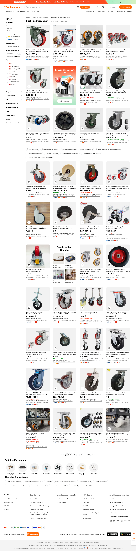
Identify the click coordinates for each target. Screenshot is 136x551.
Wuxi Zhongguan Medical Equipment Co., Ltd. (38, 236)
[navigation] (14, 236)
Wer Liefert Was (94, 542)
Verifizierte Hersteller (63, 499)
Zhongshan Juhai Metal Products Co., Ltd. (118, 194)
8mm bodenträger (33, 149)
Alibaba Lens (7, 534)
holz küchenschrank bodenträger (65, 481)
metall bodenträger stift (40, 485)
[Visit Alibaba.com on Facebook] (111, 520)
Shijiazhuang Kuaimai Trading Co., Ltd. (90, 141)
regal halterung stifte (101, 481)
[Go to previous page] (63, 454)
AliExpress (40, 542)
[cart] (103, 7)
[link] (133, 533)
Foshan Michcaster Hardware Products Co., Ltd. (38, 141)
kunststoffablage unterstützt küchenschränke (41, 157)
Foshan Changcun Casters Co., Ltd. (63, 60)
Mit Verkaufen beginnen (116, 502)
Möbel (34, 17)
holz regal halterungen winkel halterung (18, 485)
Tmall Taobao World (57, 542)
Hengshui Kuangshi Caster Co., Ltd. (90, 57)
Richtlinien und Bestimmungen (39, 518)
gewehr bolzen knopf (85, 481)
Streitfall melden (88, 506)
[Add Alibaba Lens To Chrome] (33, 534)
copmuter (49, 481)
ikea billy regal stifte (87, 149)
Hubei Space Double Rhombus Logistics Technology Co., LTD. (64, 320)
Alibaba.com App (100, 534)
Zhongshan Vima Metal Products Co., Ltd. (64, 196)
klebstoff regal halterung (14, 481)
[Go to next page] (92, 454)
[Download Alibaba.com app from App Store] (112, 534)
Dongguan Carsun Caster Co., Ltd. (89, 236)
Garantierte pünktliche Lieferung (39, 506)
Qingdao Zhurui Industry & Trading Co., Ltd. (118, 277)
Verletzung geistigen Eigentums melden (92, 513)
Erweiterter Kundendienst (37, 509)
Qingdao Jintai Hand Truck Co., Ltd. (63, 235)
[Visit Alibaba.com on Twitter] (118, 520)
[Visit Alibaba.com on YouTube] (125, 520)
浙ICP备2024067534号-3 (115, 548)
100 (89, 454)
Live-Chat (86, 502)
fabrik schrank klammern (35, 153)
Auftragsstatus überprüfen (117, 506)
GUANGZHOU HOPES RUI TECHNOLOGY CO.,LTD (118, 100)
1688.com (47, 542)
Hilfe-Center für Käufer (89, 499)
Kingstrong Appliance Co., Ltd (88, 102)
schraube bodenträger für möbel (92, 153)
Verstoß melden (87, 518)
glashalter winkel (87, 485)
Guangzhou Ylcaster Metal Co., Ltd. (90, 196)
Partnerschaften (114, 513)
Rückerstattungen (88, 509)
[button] (78, 7)
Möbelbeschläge (43, 17)
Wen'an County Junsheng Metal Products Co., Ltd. (91, 277)
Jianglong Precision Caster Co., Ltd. (36, 320)
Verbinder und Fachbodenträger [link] (60, 17)
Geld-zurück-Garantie (36, 502)
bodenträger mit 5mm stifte (59, 485)
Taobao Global (74, 542)
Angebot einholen (62, 502)
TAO (81, 542)
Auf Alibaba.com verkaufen (117, 499)
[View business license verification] (85, 548)
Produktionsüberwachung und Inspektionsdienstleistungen (39, 513)
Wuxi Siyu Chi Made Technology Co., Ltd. (37, 99)
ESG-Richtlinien (8, 506)
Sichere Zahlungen (35, 499)
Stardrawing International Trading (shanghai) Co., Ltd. (38, 194)
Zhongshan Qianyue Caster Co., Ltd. (116, 142)
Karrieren (6, 509)
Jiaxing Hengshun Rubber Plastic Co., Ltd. (91, 321)
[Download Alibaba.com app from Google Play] (126, 534)
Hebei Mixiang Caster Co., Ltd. (115, 57)
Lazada (66, 542)
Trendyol (86, 542)
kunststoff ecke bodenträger (70, 153)
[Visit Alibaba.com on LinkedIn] (114, 520)
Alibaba (28, 17)
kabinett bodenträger (52, 153)
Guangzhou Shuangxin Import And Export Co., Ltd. (64, 141)
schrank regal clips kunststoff (51, 149)
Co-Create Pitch (8, 502)
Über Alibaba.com (9, 495)
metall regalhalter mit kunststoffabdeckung (109, 149)
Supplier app (64, 534)
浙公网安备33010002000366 (98, 548)
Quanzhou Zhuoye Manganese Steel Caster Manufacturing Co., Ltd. (38, 57)
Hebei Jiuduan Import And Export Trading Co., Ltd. (38, 277)
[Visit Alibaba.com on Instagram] (122, 520)
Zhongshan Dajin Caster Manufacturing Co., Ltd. (118, 238)
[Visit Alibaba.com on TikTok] (129, 520)
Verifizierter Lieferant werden (118, 509)
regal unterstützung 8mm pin (33, 481)
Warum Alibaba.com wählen (11, 499)
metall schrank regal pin (70, 149)
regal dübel (75, 485)
